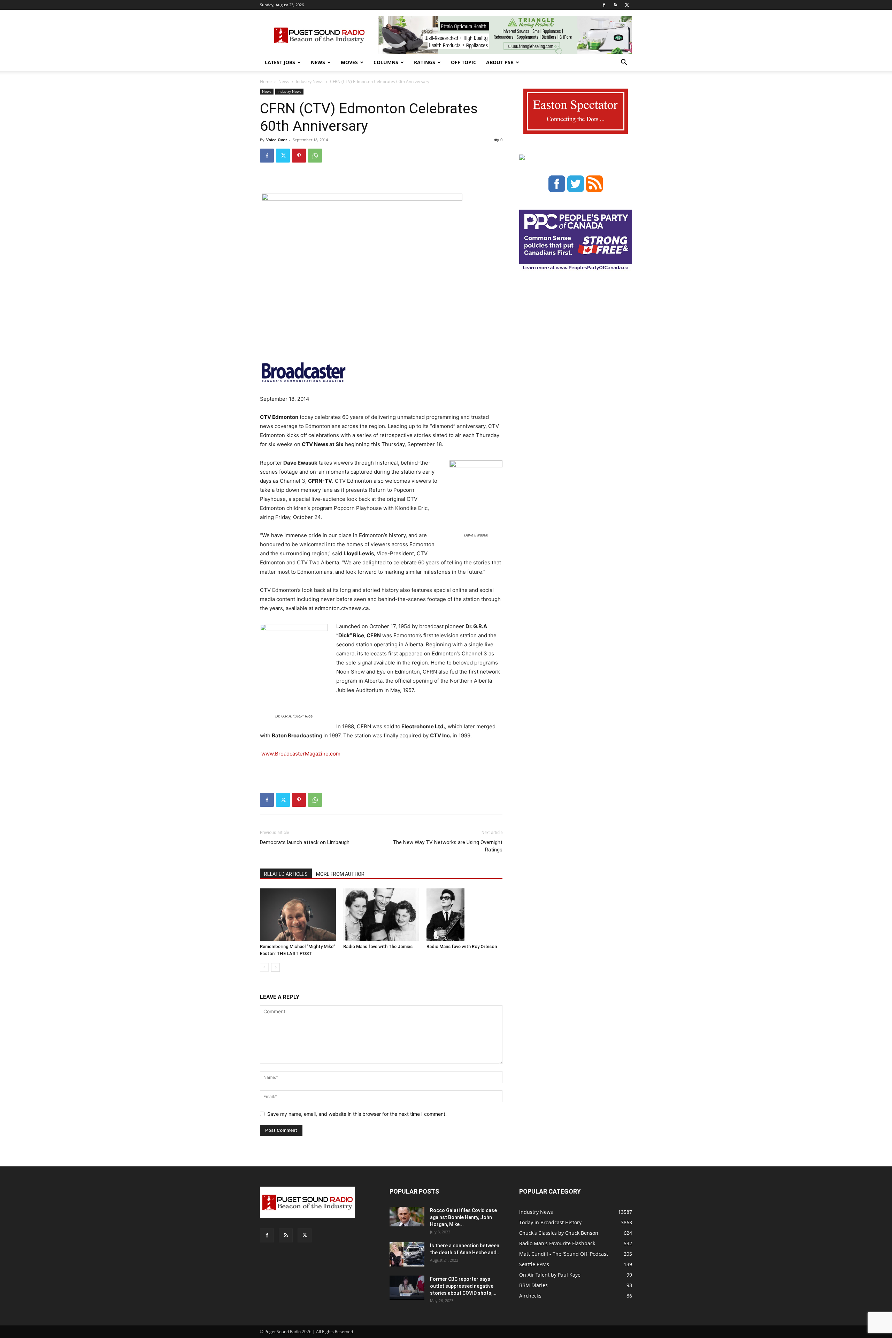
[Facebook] (604, 5)
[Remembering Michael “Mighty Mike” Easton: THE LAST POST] (298, 914)
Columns (386, 62)
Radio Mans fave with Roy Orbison (461, 946)
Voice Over (276, 139)
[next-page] (275, 967)
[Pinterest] (299, 156)
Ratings (424, 62)
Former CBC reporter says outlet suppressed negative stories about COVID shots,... (463, 1286)
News (318, 62)
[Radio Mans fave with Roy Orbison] (464, 914)
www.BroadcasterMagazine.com (301, 753)
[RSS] (615, 5)
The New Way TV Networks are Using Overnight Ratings (447, 846)
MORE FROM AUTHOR (340, 874)
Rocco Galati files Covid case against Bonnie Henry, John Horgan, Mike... (463, 1217)
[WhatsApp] (315, 156)
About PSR (500, 62)
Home (266, 81)
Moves (349, 62)
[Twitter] (627, 5)
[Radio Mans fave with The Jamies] (381, 914)
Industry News (309, 81)
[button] (623, 63)
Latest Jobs (280, 62)
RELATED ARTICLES (286, 874)
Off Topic (463, 62)
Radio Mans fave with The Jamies (378, 946)
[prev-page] (264, 967)
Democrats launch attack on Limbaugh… (306, 842)
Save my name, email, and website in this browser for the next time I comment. (357, 1114)
